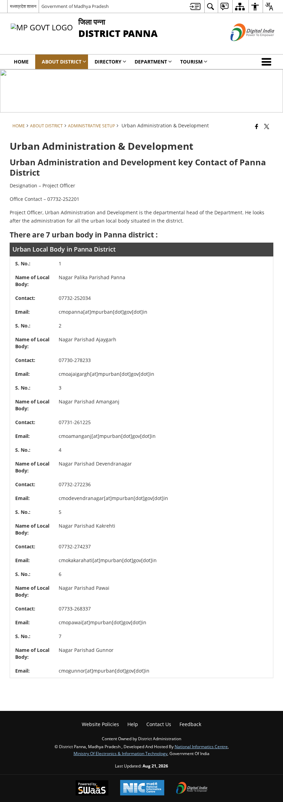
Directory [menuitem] (108, 61)
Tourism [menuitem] (191, 61)
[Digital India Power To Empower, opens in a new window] (192, 788)
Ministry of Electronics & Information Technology (120, 753)
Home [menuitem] (21, 61)
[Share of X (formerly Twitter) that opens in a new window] (266, 126)
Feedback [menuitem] (190, 724)
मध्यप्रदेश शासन (23, 6)
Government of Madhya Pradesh (75, 6)
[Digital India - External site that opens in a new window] (244, 46)
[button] (268, 62)
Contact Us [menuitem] (158, 724)
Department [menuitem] (151, 61)
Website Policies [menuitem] (100, 724)
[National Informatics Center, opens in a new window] (142, 788)
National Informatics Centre (201, 746)
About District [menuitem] (61, 61)
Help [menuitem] (132, 724)
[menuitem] (195, 6)
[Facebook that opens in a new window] (256, 126)
